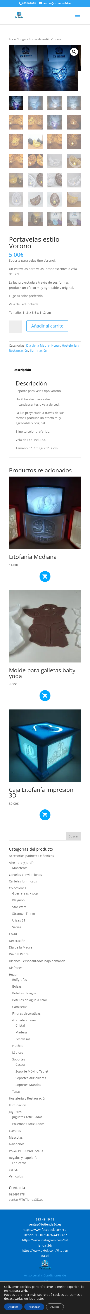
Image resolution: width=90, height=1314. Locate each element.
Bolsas (17, 986)
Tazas (16, 1091)
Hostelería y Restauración (27, 1098)
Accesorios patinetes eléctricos (31, 856)
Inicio (12, 39)
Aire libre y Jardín (22, 862)
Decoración (17, 941)
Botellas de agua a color (29, 1000)
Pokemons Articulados (28, 1124)
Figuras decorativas (26, 1013)
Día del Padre (19, 954)
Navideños (16, 1144)
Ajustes (54, 1307)
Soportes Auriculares (31, 1078)
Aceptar (13, 1307)
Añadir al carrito (47, 326)
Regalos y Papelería (23, 1158)
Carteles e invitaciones (25, 875)
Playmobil (19, 900)
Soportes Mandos (28, 1085)
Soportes (18, 1059)
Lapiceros (19, 1163)
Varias (16, 927)
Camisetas (19, 1007)
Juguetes (15, 1112)
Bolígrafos (19, 979)
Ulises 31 (18, 920)
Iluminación (38, 350)
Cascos (21, 1064)
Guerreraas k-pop (25, 893)
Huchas (17, 1046)
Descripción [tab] (22, 370)
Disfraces (15, 968)
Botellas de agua (24, 993)
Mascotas (16, 1137)
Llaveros (15, 1131)
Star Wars (19, 907)
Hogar (22, 39)
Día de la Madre (38, 345)
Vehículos (16, 1176)
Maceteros (20, 868)
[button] (74, 52)
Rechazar (34, 1307)
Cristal (20, 1025)
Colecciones (17, 888)
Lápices (17, 1052)
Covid (13, 934)
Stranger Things (24, 913)
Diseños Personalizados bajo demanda (37, 961)
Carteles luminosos (23, 881)
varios (13, 1169)
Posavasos (23, 1039)
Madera (21, 1032)
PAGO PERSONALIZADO (26, 1151)
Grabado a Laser (24, 1020)
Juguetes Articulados (27, 1117)
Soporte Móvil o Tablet (32, 1071)
